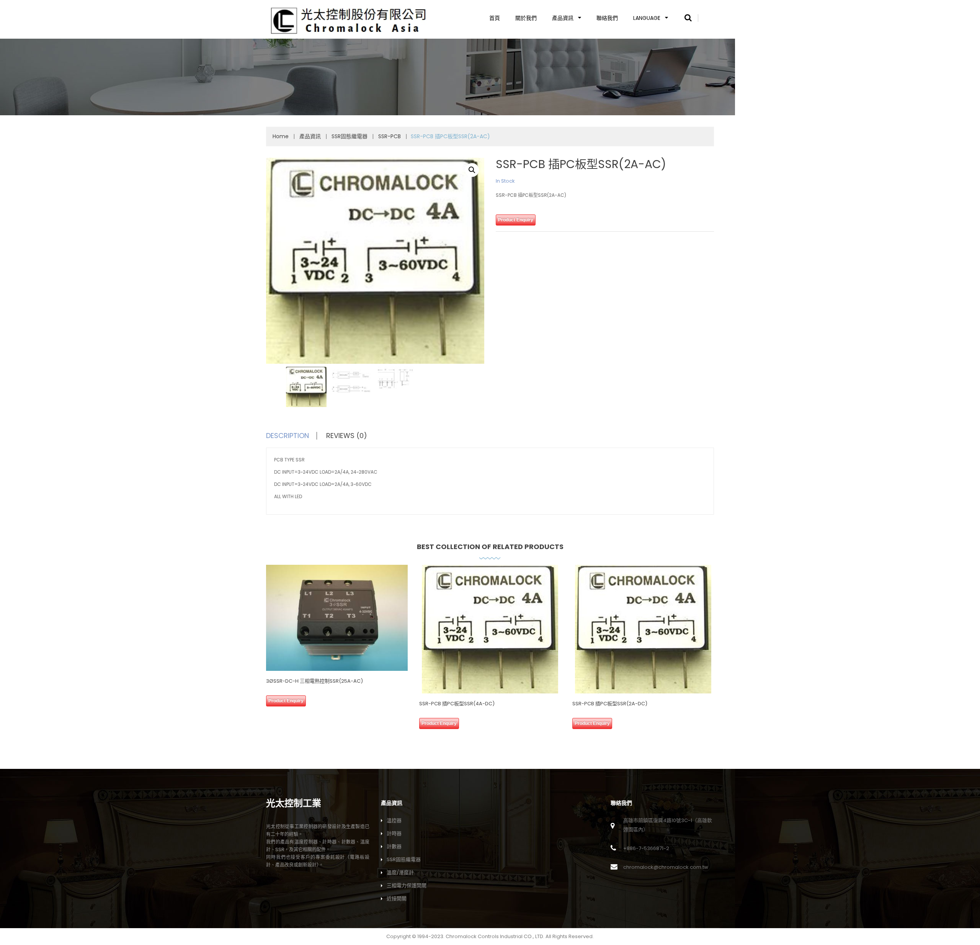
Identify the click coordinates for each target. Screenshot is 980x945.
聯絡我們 (607, 18)
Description (287, 436)
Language (646, 18)
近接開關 (397, 898)
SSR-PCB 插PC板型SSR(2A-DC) (609, 703)
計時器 (394, 833)
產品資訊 (562, 18)
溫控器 (394, 820)
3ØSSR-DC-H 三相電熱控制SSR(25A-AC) (314, 681)
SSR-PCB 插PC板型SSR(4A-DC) (457, 703)
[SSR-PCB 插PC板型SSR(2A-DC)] (643, 629)
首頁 (494, 18)
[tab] (295, 436)
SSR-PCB (389, 136)
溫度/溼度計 (400, 872)
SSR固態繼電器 (350, 136)
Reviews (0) (346, 436)
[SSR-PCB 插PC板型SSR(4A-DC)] (490, 629)
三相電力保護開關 (406, 885)
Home (281, 136)
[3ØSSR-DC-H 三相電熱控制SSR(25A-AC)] (337, 618)
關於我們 (526, 18)
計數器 (394, 846)
